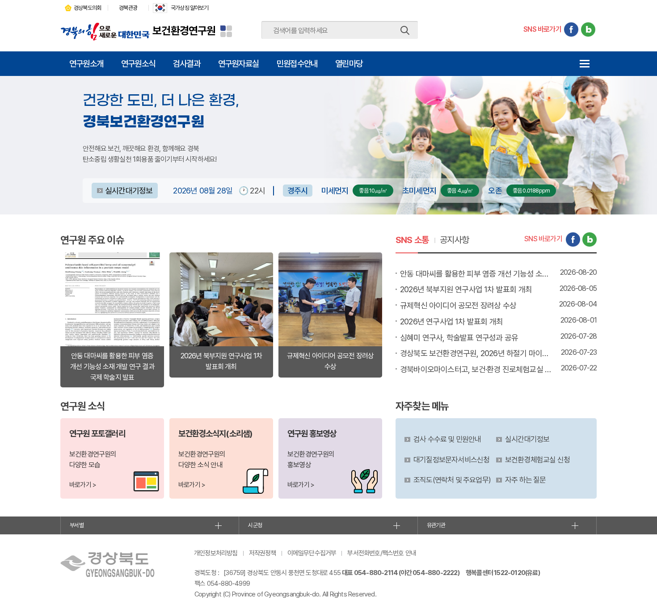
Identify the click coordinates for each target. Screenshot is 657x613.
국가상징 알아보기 (189, 7)
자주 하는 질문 (525, 479)
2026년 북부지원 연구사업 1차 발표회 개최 (466, 289)
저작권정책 (262, 553)
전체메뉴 (584, 63)
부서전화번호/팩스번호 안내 (381, 553)
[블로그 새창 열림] (588, 29)
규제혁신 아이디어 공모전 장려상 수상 (458, 305)
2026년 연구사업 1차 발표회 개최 (451, 321)
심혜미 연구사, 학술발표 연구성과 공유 (459, 337)
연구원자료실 (238, 63)
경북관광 (128, 7)
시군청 (255, 525)
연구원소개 (86, 63)
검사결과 (186, 63)
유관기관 (436, 525)
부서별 (77, 525)
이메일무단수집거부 (312, 553)
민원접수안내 (297, 63)
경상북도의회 (87, 7)
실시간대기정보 (128, 190)
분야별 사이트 (226, 31)
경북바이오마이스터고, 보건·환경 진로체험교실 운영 (476, 369)
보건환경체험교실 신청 (537, 459)
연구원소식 (138, 63)
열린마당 (348, 63)
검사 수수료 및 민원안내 (447, 439)
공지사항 (454, 240)
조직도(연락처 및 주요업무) (452, 479)
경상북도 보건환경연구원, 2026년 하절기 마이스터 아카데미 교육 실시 (476, 353)
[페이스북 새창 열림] (571, 29)
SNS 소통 (412, 240)
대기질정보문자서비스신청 (451, 459)
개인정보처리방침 (216, 553)
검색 (404, 30)
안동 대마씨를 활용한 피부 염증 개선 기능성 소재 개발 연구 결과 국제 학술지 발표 (476, 273)
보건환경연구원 (183, 30)
